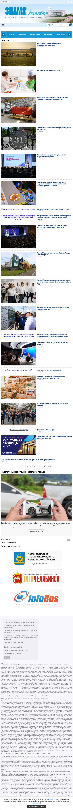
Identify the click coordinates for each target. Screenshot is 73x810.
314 (49, 466)
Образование (35, 34)
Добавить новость (36, 531)
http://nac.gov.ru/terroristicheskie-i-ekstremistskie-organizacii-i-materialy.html (32, 771)
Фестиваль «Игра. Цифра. (46, 430)
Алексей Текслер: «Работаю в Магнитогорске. (53, 209)
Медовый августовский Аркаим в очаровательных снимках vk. (49, 44)
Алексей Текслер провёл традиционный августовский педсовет (51, 156)
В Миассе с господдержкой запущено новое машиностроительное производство (52, 98)
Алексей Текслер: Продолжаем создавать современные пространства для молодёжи (52, 335)
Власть (11, 34)
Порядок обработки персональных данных (19, 622)
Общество (22, 34)
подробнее (49, 799)
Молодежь (48, 34)
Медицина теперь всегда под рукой (49, 370)
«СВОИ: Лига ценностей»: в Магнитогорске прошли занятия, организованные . (28, 460)
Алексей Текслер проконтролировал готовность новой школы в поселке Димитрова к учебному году (54, 282)
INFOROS (22, 650)
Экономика (61, 34)
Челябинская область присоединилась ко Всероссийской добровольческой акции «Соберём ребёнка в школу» (51, 184)
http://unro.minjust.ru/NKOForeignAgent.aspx (22, 753)
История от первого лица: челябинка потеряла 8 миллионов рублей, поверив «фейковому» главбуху (54, 217)
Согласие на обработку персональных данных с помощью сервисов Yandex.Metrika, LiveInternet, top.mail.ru (21, 637)
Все (68, 539)
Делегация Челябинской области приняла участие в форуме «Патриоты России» (52, 226)
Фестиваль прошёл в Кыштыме (48, 70)
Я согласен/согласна (36, 806)
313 (45, 466)
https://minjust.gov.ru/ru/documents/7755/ (21, 696)
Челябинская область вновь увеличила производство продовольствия (51, 377)
